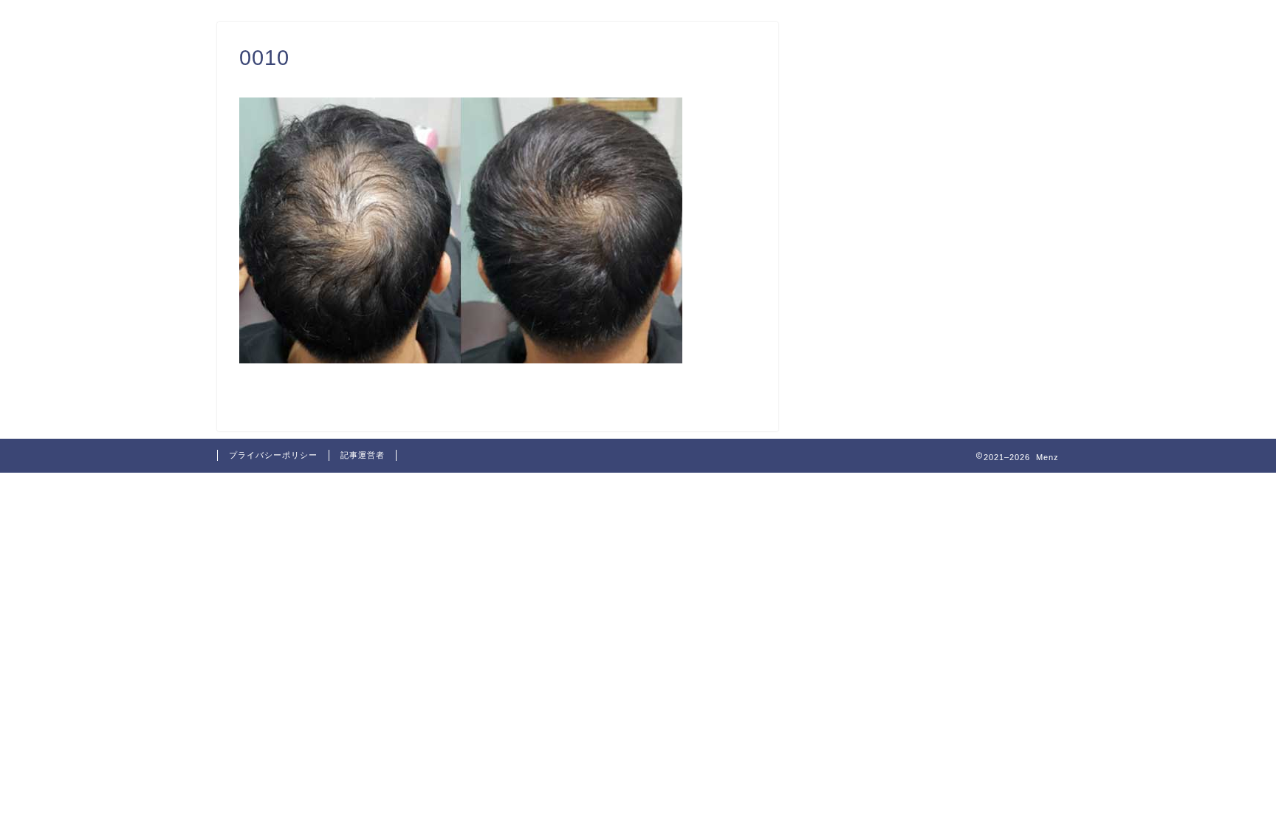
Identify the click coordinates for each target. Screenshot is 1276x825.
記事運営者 (362, 455)
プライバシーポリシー (273, 455)
